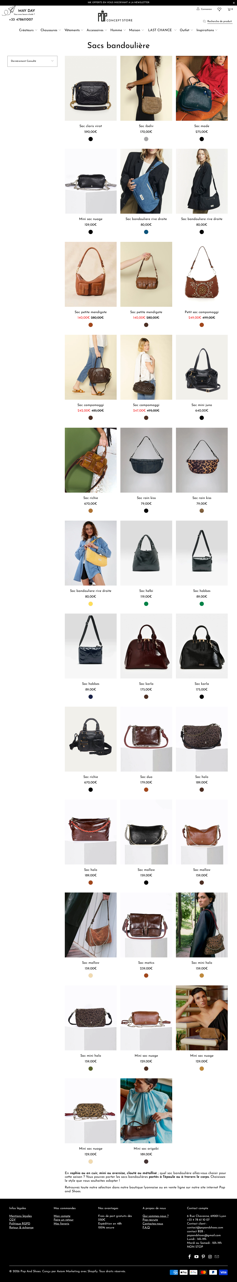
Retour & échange (21, 1227)
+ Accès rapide (90, 97)
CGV (12, 1219)
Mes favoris (61, 1223)
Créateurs (26, 30)
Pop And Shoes (31, 1271)
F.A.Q (146, 1227)
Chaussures (49, 30)
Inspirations (205, 30)
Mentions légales (20, 1216)
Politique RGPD (19, 1223)
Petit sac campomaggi (202, 274)
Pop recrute (150, 1219)
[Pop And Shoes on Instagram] (210, 1257)
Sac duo (146, 739)
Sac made (202, 88)
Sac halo (202, 739)
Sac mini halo (202, 925)
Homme (116, 30)
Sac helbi (146, 553)
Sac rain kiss (146, 460)
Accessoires (95, 30)
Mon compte (62, 1216)
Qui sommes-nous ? (155, 1216)
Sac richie (91, 460)
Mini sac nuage (91, 181)
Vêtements (72, 30)
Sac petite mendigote (91, 274)
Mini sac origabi (146, 1110)
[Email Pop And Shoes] (217, 1257)
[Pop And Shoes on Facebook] (190, 1257)
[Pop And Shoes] (116, 15)
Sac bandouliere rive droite (146, 181)
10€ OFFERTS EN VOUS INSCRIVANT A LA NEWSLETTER (118, 2)
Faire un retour (64, 1219)
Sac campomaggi (91, 367)
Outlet (184, 30)
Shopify (93, 1271)
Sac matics (146, 925)
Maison (134, 30)
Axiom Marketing (68, 1271)
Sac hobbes (202, 553)
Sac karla (146, 646)
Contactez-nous (153, 1223)
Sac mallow (146, 832)
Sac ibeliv (146, 88)
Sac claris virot (91, 88)
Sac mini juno (202, 367)
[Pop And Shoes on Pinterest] (203, 1257)
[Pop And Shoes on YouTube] (196, 1257)
